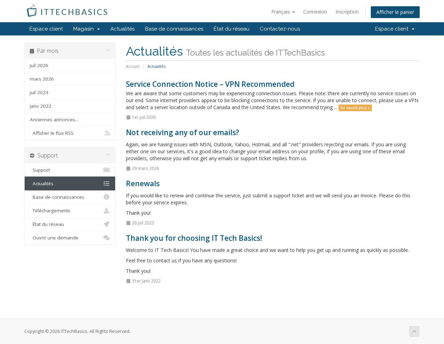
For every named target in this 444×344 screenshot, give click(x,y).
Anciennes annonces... (54, 119)
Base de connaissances (174, 29)
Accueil (132, 66)
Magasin (84, 29)
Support (40, 170)
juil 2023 (39, 92)
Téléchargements (50, 210)
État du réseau (231, 29)
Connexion (315, 11)
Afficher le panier (395, 12)
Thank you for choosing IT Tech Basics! (194, 238)
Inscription (347, 11)
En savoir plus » (355, 107)
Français (281, 11)
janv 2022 (40, 106)
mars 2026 (42, 79)
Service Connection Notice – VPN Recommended (210, 84)
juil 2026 (39, 65)
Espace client (46, 29)
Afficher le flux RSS (52, 133)
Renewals (143, 183)
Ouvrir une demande (54, 238)
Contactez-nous (280, 29)
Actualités (122, 29)
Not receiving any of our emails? (182, 132)
